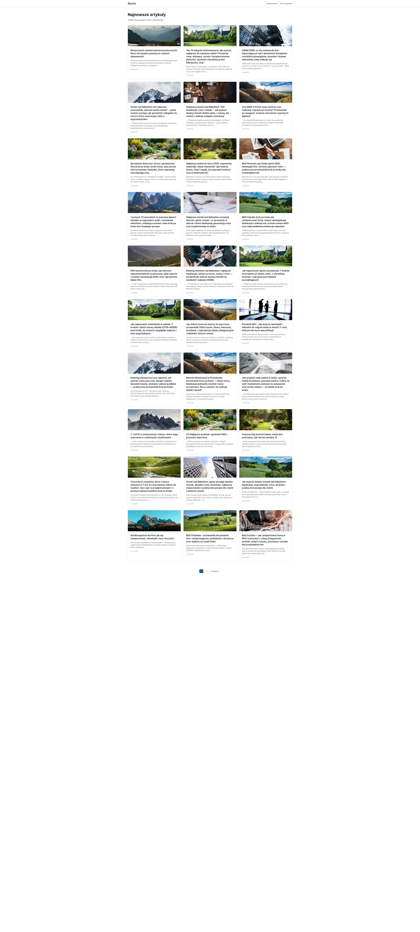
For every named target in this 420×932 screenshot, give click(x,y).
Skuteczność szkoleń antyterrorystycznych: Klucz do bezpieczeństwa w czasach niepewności (153, 53)
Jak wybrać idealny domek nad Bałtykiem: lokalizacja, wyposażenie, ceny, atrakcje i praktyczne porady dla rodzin (264, 484)
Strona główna (286, 3)
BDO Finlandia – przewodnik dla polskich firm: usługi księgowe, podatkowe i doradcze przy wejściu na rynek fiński (210, 538)
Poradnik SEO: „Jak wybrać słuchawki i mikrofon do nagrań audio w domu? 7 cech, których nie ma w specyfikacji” (264, 327)
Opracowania (271, 3)
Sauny (132, 3)
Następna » (215, 571)
